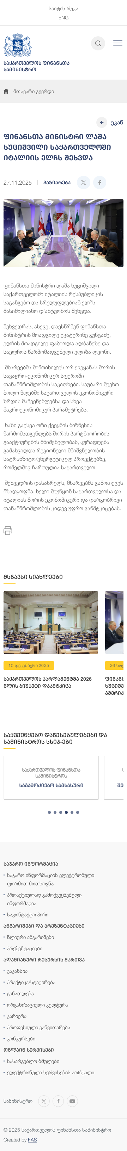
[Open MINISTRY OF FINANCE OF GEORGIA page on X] (44, 1100)
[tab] (49, 812)
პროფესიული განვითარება (38, 1027)
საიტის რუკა (63, 8)
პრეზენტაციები (24, 948)
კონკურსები (21, 1038)
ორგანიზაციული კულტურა (37, 1005)
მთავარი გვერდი (33, 91)
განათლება (20, 993)
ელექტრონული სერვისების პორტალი (50, 1072)
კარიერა (16, 1016)
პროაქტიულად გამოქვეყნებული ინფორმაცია (44, 899)
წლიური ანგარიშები (30, 937)
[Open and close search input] (98, 43)
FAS (32, 1140)
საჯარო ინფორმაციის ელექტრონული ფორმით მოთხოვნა (50, 879)
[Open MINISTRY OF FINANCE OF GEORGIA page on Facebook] (58, 1100)
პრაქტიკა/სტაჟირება (31, 982)
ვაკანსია (17, 971)
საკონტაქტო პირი (27, 914)
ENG (63, 17)
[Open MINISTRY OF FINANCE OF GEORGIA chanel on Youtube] (72, 1100)
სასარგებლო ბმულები (33, 1061)
